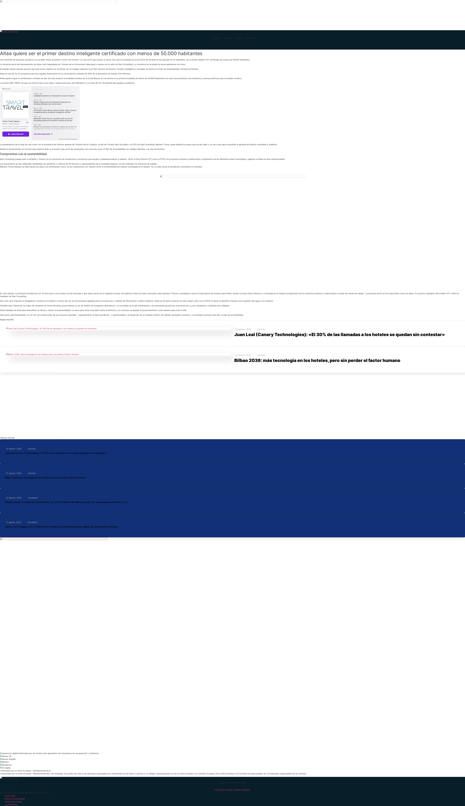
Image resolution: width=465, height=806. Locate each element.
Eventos (239, 38)
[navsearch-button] (3, 45)
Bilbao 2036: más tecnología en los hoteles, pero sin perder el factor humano (317, 360)
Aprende (261, 329)
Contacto (251, 38)
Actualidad (33, 498)
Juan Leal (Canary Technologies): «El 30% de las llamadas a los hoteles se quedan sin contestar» (339, 334)
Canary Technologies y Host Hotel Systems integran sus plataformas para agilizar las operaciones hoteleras (61, 526)
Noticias (217, 38)
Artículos (228, 38)
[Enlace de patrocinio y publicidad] (58, 1)
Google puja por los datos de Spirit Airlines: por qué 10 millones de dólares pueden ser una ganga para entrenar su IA (66, 502)
